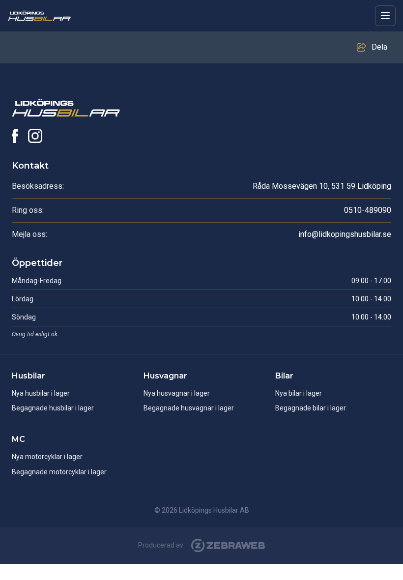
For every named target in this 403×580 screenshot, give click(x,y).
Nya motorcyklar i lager (47, 457)
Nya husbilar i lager (41, 393)
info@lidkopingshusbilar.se (344, 234)
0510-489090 (367, 210)
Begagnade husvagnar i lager (189, 408)
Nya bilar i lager (298, 393)
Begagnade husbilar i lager (53, 408)
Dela (379, 47)
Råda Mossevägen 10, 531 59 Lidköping (322, 186)
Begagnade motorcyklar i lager (59, 472)
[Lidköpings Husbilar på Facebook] (15, 136)
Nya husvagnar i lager (177, 393)
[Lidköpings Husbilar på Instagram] (35, 136)
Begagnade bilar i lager (310, 408)
